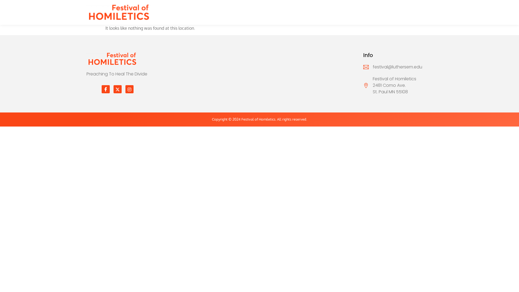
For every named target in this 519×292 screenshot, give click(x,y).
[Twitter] (118, 89)
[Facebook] (106, 89)
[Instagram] (129, 89)
